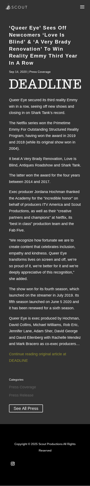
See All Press (26, 408)
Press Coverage (40, 71)
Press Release (21, 395)
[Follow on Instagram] (13, 463)
